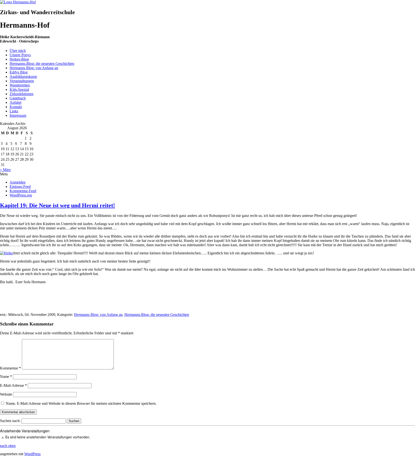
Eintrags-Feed (20, 186)
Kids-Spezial (19, 89)
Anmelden (17, 182)
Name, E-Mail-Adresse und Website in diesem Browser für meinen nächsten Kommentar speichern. (81, 403)
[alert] (207, 437)
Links (14, 111)
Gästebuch (18, 98)
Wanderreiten (20, 85)
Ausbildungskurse (23, 76)
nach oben (8, 446)
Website (6, 394)
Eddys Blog (19, 72)
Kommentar (10, 368)
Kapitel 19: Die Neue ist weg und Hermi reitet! (57, 205)
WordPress (32, 454)
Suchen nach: (10, 421)
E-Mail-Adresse (13, 385)
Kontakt (16, 107)
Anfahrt (15, 102)
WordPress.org (21, 195)
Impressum (18, 115)
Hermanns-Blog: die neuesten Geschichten (42, 63)
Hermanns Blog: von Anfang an (34, 68)
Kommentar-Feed (23, 191)
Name (6, 376)
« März (5, 170)
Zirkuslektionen (21, 94)
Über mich (18, 51)
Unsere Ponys (20, 55)
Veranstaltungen (22, 81)
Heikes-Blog (19, 59)
